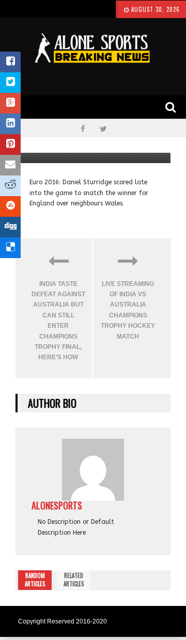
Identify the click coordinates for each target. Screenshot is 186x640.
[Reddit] (10, 185)
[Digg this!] (10, 227)
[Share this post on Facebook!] (10, 62)
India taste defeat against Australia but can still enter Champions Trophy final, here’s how (58, 320)
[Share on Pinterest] (10, 144)
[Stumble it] (10, 206)
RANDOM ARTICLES (35, 579)
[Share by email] (10, 165)
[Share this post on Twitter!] (10, 82)
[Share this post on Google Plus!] (10, 103)
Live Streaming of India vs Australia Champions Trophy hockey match (128, 310)
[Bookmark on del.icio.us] (10, 247)
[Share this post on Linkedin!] (10, 124)
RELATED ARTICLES (74, 579)
